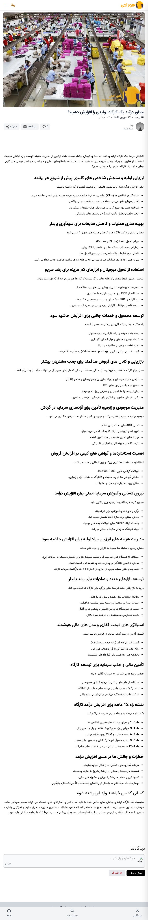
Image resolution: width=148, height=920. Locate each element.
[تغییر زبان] (13, 5)
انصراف (115, 873)
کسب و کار (104, 118)
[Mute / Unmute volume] (6, 5)
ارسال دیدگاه (135, 873)
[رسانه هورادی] (132, 5)
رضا (132, 125)
